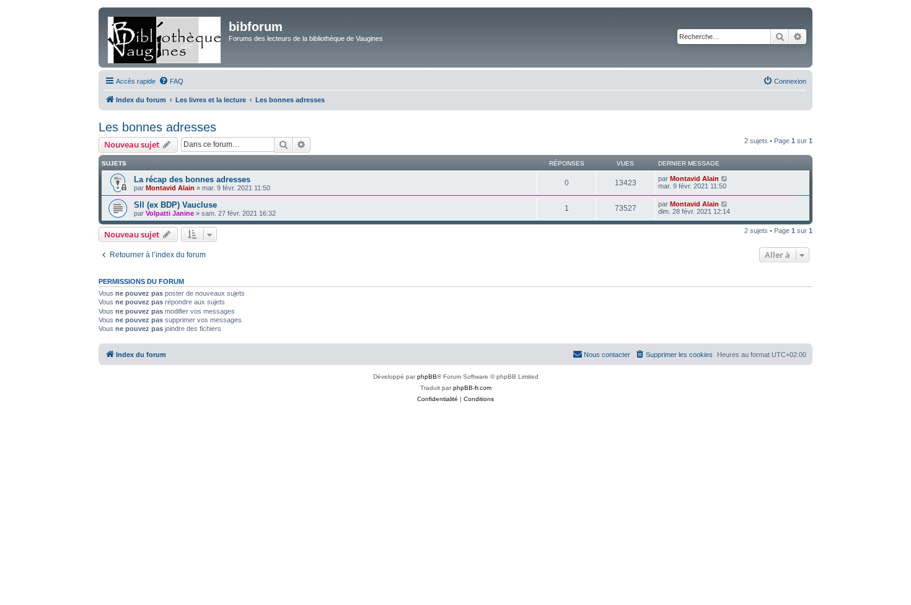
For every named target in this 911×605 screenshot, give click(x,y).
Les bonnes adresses (157, 127)
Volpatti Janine (170, 213)
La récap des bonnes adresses (192, 179)
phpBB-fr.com (472, 387)
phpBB (427, 376)
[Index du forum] (165, 37)
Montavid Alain (170, 188)
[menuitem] (171, 81)
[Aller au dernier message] (725, 178)
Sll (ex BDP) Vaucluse (175, 205)
